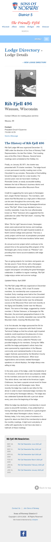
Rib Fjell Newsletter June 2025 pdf (29, 444)
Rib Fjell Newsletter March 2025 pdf (30, 459)
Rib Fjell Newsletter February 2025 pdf (31, 465)
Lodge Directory (22, 50)
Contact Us (16, 508)
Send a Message (11, 136)
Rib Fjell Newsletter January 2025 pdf (31, 470)
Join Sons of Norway (31, 508)
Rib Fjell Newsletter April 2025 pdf (29, 454)
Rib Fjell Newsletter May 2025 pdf (29, 449)
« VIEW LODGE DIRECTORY (34, 62)
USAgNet (35, 520)
